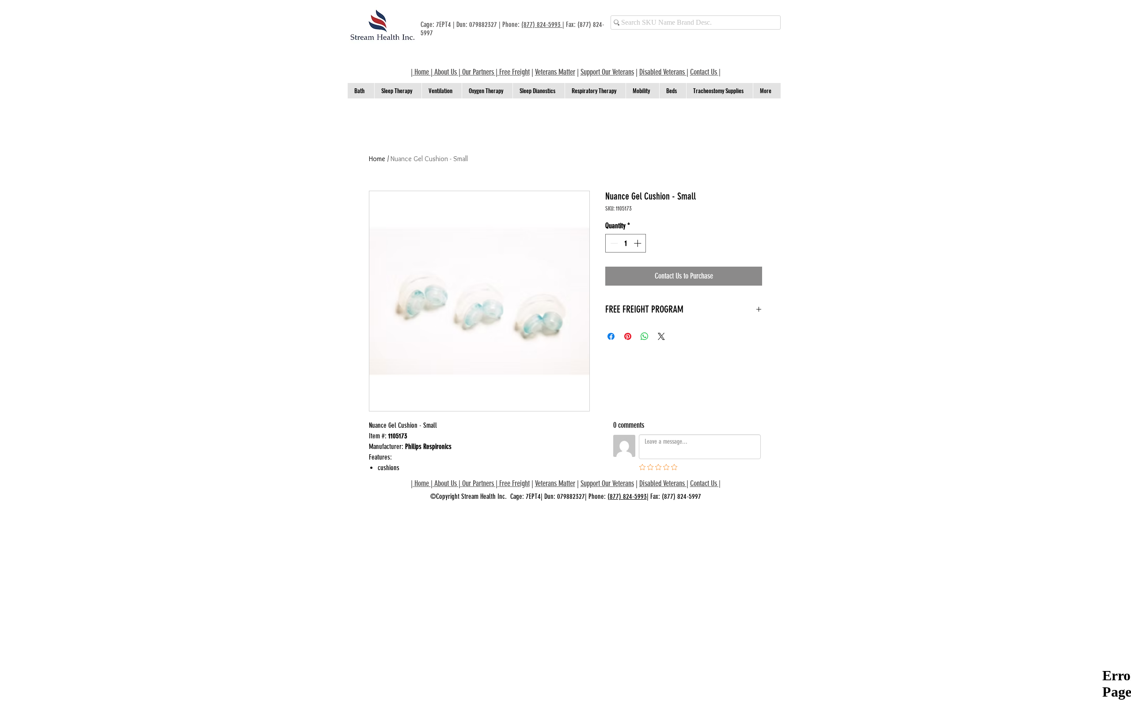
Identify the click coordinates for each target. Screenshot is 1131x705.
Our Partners (478, 72)
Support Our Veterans (607, 72)
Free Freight (514, 483)
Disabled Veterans (663, 72)
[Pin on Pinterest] (627, 336)
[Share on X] (661, 336)
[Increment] (638, 243)
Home (377, 159)
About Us (445, 72)
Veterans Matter (555, 72)
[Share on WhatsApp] (644, 336)
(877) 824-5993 (541, 24)
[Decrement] (613, 243)
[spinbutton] (626, 243)
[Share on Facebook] (611, 336)
